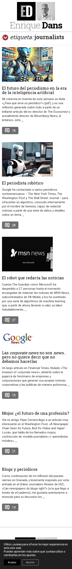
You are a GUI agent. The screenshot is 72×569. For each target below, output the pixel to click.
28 (14, 225)
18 (14, 130)
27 (14, 320)
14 (14, 507)
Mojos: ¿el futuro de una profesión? (35, 413)
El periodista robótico (22, 182)
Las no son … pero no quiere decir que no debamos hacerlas (34, 357)
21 (14, 451)
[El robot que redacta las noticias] (36, 254)
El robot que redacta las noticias (33, 277)
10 (14, 395)
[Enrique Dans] (36, 11)
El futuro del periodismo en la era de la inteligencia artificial (34, 90)
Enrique (36, 25)
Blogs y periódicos (19, 469)
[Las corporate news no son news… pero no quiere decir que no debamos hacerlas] (36, 339)
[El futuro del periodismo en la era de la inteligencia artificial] (36, 64)
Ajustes (30, 562)
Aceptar (12, 562)
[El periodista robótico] (36, 159)
